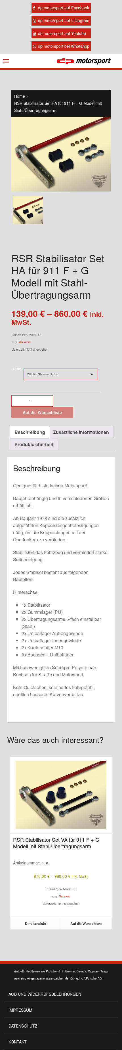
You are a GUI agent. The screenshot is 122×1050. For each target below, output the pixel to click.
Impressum (20, 1010)
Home (19, 96)
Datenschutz (23, 1026)
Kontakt (18, 1042)
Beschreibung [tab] (29, 432)
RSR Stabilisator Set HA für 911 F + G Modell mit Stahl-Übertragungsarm (58, 106)
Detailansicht (35, 923)
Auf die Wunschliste (42, 412)
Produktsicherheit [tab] (33, 444)
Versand (24, 342)
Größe (17, 369)
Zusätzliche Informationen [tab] (81, 432)
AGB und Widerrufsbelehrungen (45, 994)
